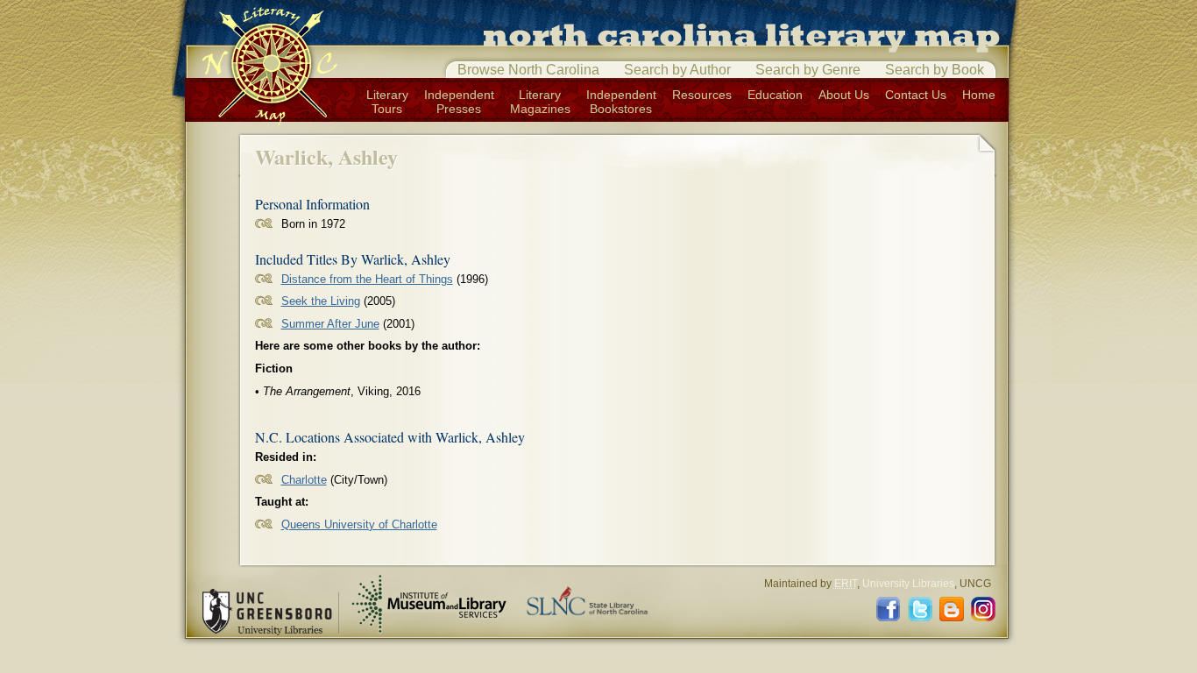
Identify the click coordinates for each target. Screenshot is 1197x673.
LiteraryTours (387, 102)
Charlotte (304, 479)
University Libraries (908, 583)
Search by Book (934, 69)
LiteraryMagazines (540, 102)
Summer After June (330, 323)
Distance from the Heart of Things (367, 279)
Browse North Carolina (528, 69)
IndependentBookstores (621, 102)
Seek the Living (320, 301)
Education (775, 95)
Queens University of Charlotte (359, 524)
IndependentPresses (459, 102)
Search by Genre (808, 69)
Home (978, 95)
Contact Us (915, 95)
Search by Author (677, 69)
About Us (843, 95)
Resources (702, 95)
